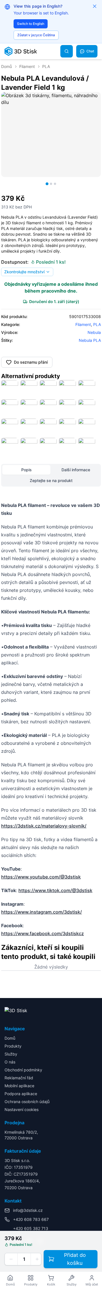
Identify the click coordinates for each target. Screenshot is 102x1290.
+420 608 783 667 (31, 1219)
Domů (6, 66)
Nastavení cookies (22, 1109)
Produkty (13, 1046)
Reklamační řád (19, 1077)
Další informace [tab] (75, 469)
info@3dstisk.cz (28, 1210)
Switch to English (30, 24)
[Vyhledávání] (66, 51)
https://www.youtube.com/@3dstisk (41, 877)
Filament (27, 66)
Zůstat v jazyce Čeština (36, 35)
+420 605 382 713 (30, 1228)
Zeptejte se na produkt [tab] (51, 480)
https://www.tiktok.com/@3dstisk (55, 890)
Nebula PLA (90, 340)
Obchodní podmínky (23, 1069)
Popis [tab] (26, 469)
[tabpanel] (51, 719)
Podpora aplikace (21, 1093)
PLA (46, 66)
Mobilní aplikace (19, 1085)
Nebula (94, 332)
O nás (10, 1061)
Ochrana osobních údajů (27, 1101)
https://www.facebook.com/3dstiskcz (42, 933)
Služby (11, 1054)
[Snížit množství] (11, 1259)
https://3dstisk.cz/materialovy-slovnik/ (43, 826)
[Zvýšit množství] (37, 1259)
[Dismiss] (94, 6)
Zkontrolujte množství (24, 271)
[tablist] (51, 475)
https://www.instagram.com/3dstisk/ (41, 912)
